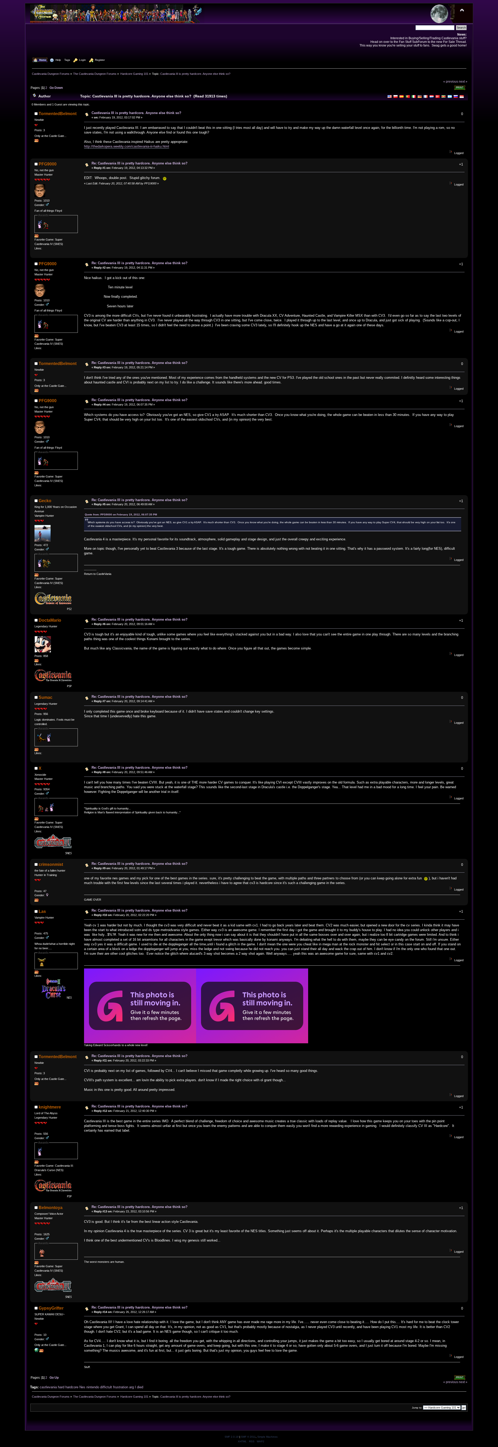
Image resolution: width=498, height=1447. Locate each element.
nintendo (92, 1387)
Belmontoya (51, 1207)
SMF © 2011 (248, 1436)
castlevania (48, 1387)
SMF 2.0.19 (232, 1436)
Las (42, 911)
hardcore (71, 1387)
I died (139, 1387)
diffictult (106, 1387)
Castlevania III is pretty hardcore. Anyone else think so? (136, 113)
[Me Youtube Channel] (36, 1351)
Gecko (45, 501)
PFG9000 (48, 164)
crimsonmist (51, 864)
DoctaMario (50, 620)
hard (61, 1387)
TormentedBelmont (58, 113)
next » (463, 81)
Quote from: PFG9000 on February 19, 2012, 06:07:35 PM (121, 514)
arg (131, 1387)
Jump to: (417, 1407)
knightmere (50, 1107)
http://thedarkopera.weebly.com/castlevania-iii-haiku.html (126, 146)
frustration (120, 1387)
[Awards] (36, 141)
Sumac (45, 697)
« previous (450, 81)
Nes (82, 1387)
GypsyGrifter (51, 1308)
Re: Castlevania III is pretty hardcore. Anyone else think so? (140, 163)
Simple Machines (267, 1436)
